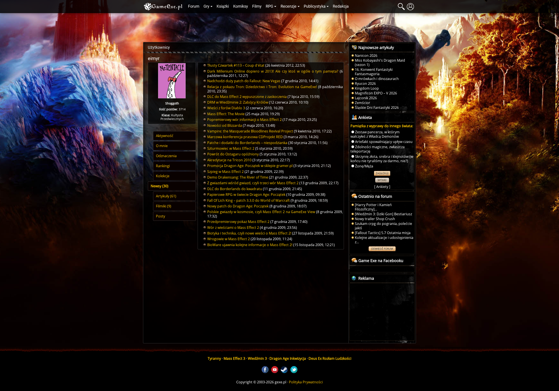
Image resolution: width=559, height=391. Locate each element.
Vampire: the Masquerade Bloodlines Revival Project (250, 131)
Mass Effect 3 (234, 358)
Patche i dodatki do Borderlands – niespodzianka (247, 142)
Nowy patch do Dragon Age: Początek (238, 206)
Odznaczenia (166, 155)
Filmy (257, 6)
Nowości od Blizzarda (224, 125)
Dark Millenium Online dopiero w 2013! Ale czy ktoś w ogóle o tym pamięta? (272, 71)
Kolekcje (162, 176)
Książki (223, 6)
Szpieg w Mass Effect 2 (225, 171)
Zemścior (362, 102)
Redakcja (341, 6)
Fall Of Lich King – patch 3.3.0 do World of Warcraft (248, 200)
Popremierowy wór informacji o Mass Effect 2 (244, 119)
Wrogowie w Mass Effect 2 (228, 238)
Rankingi (163, 165)
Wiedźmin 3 (257, 358)
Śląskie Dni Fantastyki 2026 (377, 107)
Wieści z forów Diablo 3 (226, 108)
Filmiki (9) (163, 206)
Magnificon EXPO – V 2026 (376, 93)
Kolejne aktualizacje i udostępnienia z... (384, 239)
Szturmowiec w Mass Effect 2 (230, 148)
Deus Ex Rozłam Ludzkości (330, 358)
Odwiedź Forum (382, 249)
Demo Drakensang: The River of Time (237, 177)
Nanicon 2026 (366, 55)
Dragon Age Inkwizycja (287, 358)
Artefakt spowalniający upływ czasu (383, 141)
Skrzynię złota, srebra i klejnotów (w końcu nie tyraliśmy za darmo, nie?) (381, 158)
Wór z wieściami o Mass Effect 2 (233, 227)
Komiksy (240, 6)
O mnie (162, 145)
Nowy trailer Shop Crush (375, 218)
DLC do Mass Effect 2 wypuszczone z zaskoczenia (247, 96)
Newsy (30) (159, 186)
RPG (269, 6)
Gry (206, 6)
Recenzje (289, 6)
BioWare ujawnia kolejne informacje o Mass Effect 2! (249, 244)
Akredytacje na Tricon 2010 (229, 160)
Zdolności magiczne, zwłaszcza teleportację (377, 149)
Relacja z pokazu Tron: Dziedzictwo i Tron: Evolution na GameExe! (262, 86)
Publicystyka (315, 6)
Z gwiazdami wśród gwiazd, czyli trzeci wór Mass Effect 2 (252, 183)
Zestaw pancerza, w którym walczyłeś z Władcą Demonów (375, 134)
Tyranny (214, 358)
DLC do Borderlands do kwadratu (234, 188)
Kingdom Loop (367, 88)
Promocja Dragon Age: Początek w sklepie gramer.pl (250, 165)
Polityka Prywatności (306, 382)
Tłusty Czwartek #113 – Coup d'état (235, 65)
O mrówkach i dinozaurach (377, 78)
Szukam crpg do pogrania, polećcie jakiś (383, 225)
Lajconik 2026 (366, 98)
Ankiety (382, 186)
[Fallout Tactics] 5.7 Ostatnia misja (383, 232)
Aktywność (164, 135)
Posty (160, 216)
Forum (193, 6)
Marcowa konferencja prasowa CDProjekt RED (245, 136)
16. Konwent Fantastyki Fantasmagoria (374, 71)
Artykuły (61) (166, 196)
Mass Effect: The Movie (226, 113)
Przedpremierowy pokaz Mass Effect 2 (238, 221)
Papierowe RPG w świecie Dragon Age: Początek (246, 194)
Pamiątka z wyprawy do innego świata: (381, 125)
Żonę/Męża (364, 166)
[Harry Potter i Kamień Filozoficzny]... (373, 207)
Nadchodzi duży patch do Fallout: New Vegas (243, 80)
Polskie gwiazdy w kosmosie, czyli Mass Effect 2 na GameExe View (261, 211)
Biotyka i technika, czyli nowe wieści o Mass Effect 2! (249, 233)
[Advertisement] (279, 26)
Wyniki (382, 180)
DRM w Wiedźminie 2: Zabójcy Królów (237, 102)
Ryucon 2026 (365, 83)
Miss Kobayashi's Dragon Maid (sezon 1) (380, 62)
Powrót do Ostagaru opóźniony (233, 154)
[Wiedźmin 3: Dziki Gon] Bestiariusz (383, 214)
